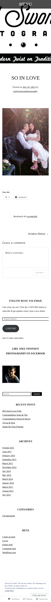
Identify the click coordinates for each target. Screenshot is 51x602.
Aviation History (38, 233)
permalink (32, 216)
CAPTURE (11, 328)
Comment (39, 272)
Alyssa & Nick (8, 423)
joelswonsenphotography (25, 91)
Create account (8, 537)
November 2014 (9, 467)
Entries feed (7, 545)
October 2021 (8, 448)
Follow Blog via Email (25, 300)
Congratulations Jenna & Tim (14, 415)
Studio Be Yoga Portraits (12, 427)
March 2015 (7, 463)
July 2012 (6, 495)
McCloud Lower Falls (11, 411)
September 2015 (9, 459)
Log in (5, 541)
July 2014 (6, 471)
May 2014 (6, 475)
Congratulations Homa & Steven (16, 419)
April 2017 (7, 452)
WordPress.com (9, 552)
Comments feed (9, 548)
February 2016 (8, 455)
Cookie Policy (9, 591)
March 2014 (7, 479)
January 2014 (8, 483)
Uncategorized (8, 516)
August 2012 (7, 491)
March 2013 (7, 487)
